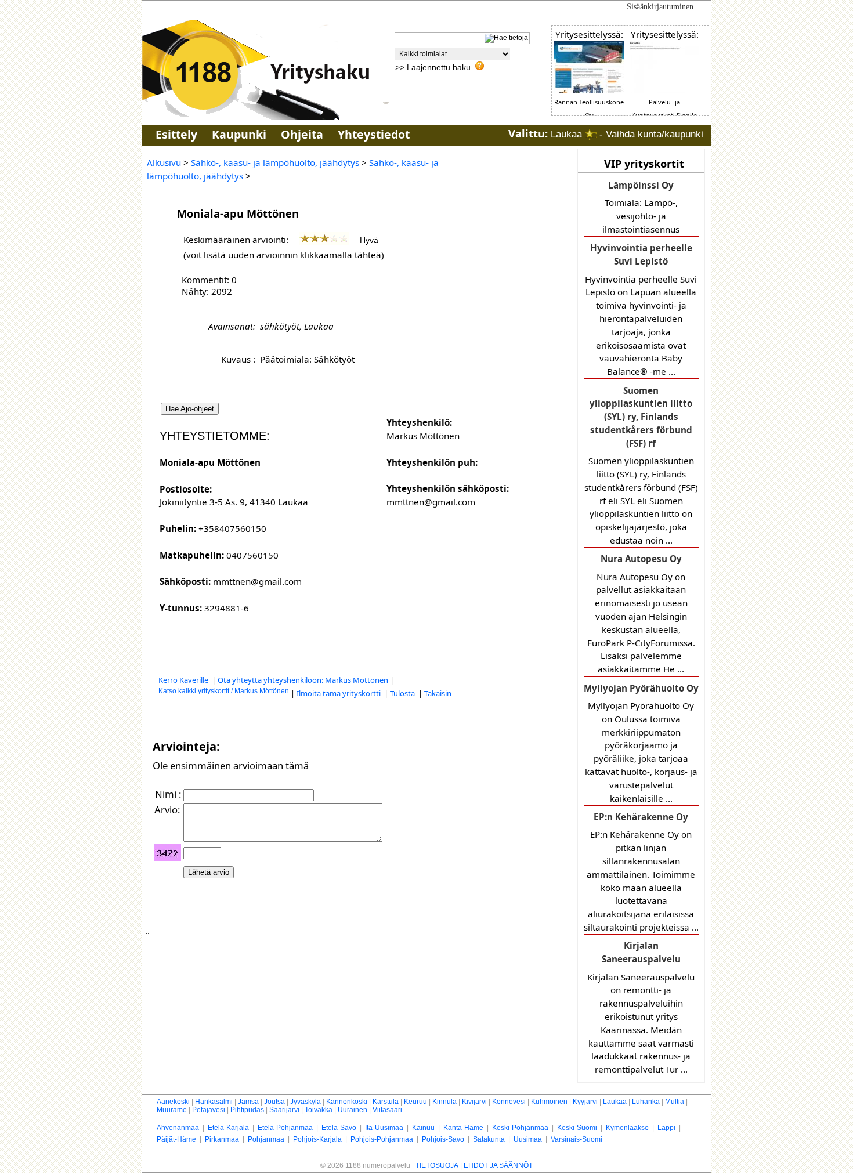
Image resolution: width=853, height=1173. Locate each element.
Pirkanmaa (222, 1139)
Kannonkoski (346, 1102)
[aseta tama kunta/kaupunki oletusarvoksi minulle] (591, 134)
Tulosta (403, 693)
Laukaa (615, 1102)
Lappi (666, 1128)
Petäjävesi (208, 1110)
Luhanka (646, 1102)
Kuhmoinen (549, 1102)
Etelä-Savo (338, 1128)
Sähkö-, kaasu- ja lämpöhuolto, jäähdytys (275, 162)
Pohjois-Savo (443, 1139)
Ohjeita (302, 134)
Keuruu (415, 1102)
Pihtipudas (247, 1110)
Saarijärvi (284, 1110)
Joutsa (274, 1102)
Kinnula (444, 1102)
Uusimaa (528, 1139)
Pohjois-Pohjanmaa (381, 1139)
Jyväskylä (305, 1102)
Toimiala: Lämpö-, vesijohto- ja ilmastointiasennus (640, 207)
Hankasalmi (214, 1102)
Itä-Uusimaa (384, 1128)
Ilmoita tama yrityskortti (339, 693)
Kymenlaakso (627, 1128)
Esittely (176, 134)
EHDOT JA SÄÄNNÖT (498, 1165)
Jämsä (248, 1102)
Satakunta (489, 1139)
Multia (674, 1102)
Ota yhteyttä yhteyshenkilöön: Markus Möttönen (303, 680)
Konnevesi (509, 1102)
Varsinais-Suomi (576, 1139)
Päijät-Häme (176, 1139)
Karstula (386, 1102)
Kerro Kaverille (184, 680)
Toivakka (318, 1110)
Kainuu (423, 1128)
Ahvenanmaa (178, 1128)
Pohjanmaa (266, 1139)
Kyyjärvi (585, 1102)
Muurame (172, 1110)
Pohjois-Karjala (317, 1139)
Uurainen (352, 1110)
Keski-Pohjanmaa (520, 1128)
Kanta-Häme (463, 1128)
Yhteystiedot (374, 134)
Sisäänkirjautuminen (660, 6)
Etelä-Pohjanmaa (285, 1128)
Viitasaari (387, 1110)
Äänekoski (173, 1102)
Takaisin (437, 693)
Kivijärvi (474, 1102)
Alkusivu (164, 162)
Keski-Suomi (577, 1128)
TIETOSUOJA (436, 1165)
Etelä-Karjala (228, 1128)
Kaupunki (239, 134)
